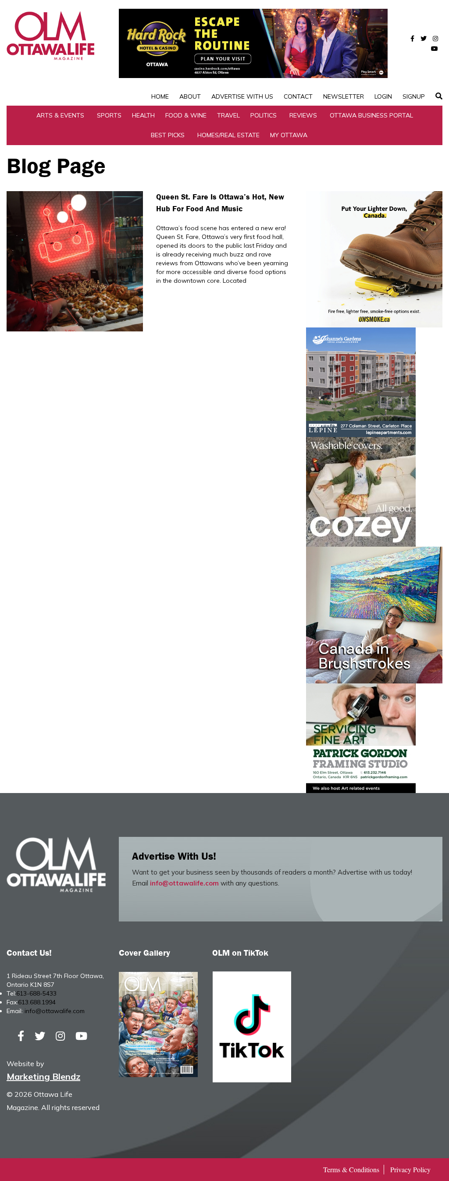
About (190, 96)
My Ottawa (288, 135)
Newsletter (343, 96)
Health (143, 115)
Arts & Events (60, 115)
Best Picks (168, 135)
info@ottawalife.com (184, 883)
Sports (109, 115)
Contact (298, 96)
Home (160, 96)
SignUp (414, 96)
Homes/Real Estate (228, 135)
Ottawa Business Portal (371, 115)
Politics (263, 115)
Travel (228, 115)
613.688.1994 (37, 1002)
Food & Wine (186, 115)
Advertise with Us (242, 96)
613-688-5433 (36, 993)
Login (383, 96)
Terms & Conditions (351, 1169)
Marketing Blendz (43, 1076)
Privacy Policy (410, 1169)
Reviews (303, 115)
